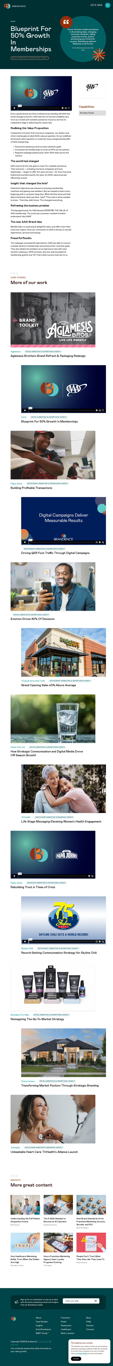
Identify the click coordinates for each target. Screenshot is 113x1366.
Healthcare (66, 1329)
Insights (39, 1326)
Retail (63, 1322)
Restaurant (66, 1326)
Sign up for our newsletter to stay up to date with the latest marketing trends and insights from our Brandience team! (39, 1302)
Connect (90, 1329)
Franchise (65, 1318)
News (88, 1318)
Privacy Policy (44, 1342)
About (38, 1318)
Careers (90, 1326)
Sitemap (14, 1345)
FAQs (88, 1322)
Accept (76, 1358)
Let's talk (96, 5)
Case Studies (42, 1322)
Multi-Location (67, 1333)
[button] (107, 5)
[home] (7, 6)
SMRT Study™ (42, 1333)
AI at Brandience (43, 1329)
